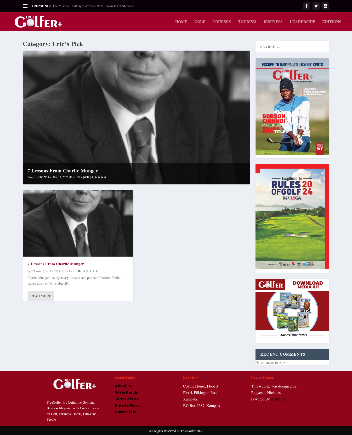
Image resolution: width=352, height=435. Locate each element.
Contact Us (125, 411)
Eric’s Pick (76, 177)
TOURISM (247, 22)
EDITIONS (331, 22)
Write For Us (126, 392)
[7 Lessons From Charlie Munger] (78, 223)
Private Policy (128, 405)
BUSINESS (273, 22)
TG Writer (45, 177)
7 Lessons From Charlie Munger (63, 170)
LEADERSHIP (302, 22)
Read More (40, 295)
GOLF (199, 22)
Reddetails (278, 398)
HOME (181, 22)
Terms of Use (127, 398)
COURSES (221, 22)
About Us (123, 385)
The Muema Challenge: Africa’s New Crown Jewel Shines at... (94, 6)
